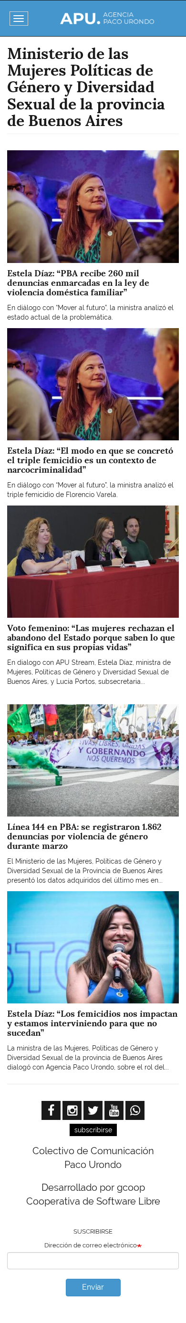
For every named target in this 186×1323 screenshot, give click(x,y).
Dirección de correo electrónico (90, 1245)
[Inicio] (107, 18)
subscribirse (93, 1130)
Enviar (93, 1287)
